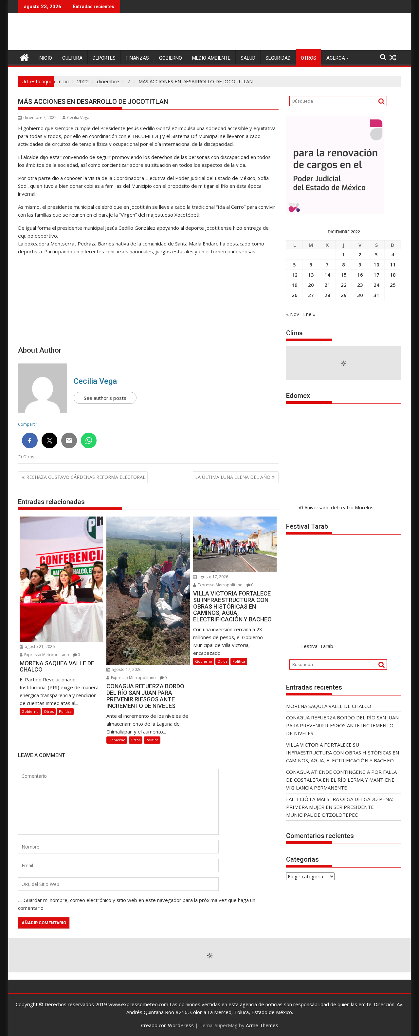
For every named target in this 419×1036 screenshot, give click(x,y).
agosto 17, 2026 (126, 669)
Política (65, 711)
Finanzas (137, 58)
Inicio (45, 58)
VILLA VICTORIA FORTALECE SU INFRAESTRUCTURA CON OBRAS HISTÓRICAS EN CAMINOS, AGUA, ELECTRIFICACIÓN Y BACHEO (342, 752)
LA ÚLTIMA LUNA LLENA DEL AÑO (232, 477)
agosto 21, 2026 (39, 646)
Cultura (72, 58)
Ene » (309, 314)
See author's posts (105, 398)
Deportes (104, 58)
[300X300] (335, 212)
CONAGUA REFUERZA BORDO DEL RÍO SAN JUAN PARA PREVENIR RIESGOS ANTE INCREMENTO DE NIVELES (342, 725)
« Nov (292, 314)
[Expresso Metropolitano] (24, 57)
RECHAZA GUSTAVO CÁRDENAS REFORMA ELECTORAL (85, 477)
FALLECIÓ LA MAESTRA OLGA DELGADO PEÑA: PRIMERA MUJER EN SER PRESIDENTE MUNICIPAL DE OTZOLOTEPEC (339, 807)
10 (376, 264)
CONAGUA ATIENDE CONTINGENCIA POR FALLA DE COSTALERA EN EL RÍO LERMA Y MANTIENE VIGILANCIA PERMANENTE (341, 780)
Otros (308, 58)
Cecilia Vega (78, 117)
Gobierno (170, 58)
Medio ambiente (211, 58)
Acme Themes (262, 1025)
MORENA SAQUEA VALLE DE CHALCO (328, 706)
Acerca (335, 58)
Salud (248, 58)
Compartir (27, 424)
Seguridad (278, 58)
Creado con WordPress (167, 1025)
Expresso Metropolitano (46, 654)
